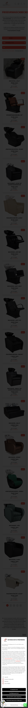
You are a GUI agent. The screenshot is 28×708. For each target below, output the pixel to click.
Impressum (23, 705)
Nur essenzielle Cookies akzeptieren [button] (14, 696)
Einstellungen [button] (18, 661)
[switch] (3, 706)
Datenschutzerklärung (8, 658)
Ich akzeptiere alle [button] (14, 689)
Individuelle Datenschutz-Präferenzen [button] (14, 700)
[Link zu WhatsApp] (25, 704)
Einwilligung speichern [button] (14, 693)
